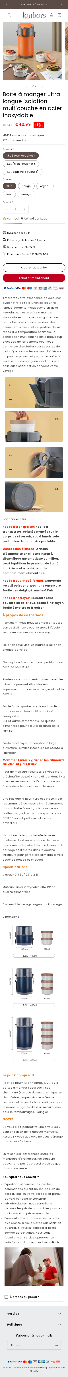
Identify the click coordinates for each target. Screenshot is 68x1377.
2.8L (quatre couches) (23, 172)
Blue (10, 186)
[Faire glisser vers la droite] (42, 87)
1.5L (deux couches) (21, 155)
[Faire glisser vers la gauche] (26, 87)
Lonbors (17, 1367)
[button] (9, 15)
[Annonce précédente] (7, 5)
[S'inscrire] (57, 1345)
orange (26, 194)
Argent (45, 186)
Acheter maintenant (34, 278)
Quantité (8, 202)
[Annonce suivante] (61, 5)
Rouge (26, 186)
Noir (9, 194)
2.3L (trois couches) (21, 164)
